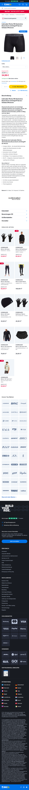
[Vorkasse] (14, 636)
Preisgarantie (5, 601)
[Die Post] (23, 654)
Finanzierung (5, 603)
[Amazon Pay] (6, 636)
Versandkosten (5, 587)
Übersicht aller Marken (8, 497)
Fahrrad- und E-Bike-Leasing (8, 605)
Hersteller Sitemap (6, 596)
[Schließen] (25, 18)
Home (3, 14)
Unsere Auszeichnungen (7, 560)
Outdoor (7, 14)
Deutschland (4, 83)
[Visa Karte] (23, 621)
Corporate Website (6, 553)
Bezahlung (4, 589)
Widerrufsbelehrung (6, 564)
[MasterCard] (14, 621)
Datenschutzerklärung (7, 567)
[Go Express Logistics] (14, 661)
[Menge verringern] (3, 86)
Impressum (4, 551)
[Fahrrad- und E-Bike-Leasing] (6, 643)
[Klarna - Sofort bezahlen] (23, 628)
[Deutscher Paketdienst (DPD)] (14, 654)
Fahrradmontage (5, 607)
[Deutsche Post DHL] (6, 654)
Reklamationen (5, 585)
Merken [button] (14, 90)
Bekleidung (12, 14)
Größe (3, 63)
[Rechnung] (6, 621)
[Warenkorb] (26, 4)
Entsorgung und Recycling (8, 571)
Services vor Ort (5, 558)
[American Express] (6, 628)
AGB (3, 562)
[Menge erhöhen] (6, 86)
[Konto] (23, 4)
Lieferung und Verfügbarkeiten (9, 598)
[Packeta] (23, 661)
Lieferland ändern (20, 725)
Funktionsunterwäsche (20, 14)
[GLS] (6, 661)
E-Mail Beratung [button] (23, 90)
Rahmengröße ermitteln (7, 594)
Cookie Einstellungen (6, 569)
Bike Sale (7, 11)
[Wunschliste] (19, 4)
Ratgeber (4, 610)
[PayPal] (14, 628)
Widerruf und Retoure (7, 583)
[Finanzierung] (23, 636)
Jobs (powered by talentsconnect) (10, 555)
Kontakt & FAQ (5, 580)
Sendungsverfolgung (6, 592)
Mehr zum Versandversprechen (17, 761)
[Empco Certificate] (6, 673)
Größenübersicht (6, 60)
